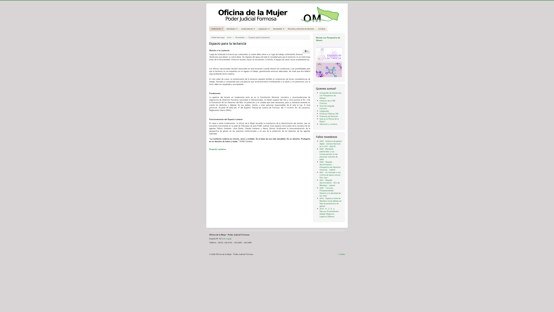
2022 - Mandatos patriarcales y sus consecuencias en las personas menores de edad (329, 154)
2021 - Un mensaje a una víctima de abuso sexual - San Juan (330, 175)
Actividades (230, 28)
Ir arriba (341, 254)
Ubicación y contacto (328, 124)
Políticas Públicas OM (329, 113)
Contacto (321, 28)
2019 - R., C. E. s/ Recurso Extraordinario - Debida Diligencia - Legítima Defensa (330, 212)
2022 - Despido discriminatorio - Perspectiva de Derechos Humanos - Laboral (330, 165)
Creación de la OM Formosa (327, 102)
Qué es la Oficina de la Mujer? (329, 120)
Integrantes (324, 111)
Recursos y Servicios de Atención (301, 28)
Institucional (216, 28)
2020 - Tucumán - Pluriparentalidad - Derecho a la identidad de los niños (330, 191)
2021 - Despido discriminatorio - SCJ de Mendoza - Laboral (330, 183)
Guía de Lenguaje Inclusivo (327, 107)
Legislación (262, 28)
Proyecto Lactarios (217, 149)
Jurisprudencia (247, 28)
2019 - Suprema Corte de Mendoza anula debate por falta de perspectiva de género (331, 202)
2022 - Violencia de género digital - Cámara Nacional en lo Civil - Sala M (331, 144)
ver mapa (227, 238)
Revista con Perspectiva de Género (328, 39)
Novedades (277, 28)
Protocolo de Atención (329, 116)
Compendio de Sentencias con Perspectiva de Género (330, 95)
